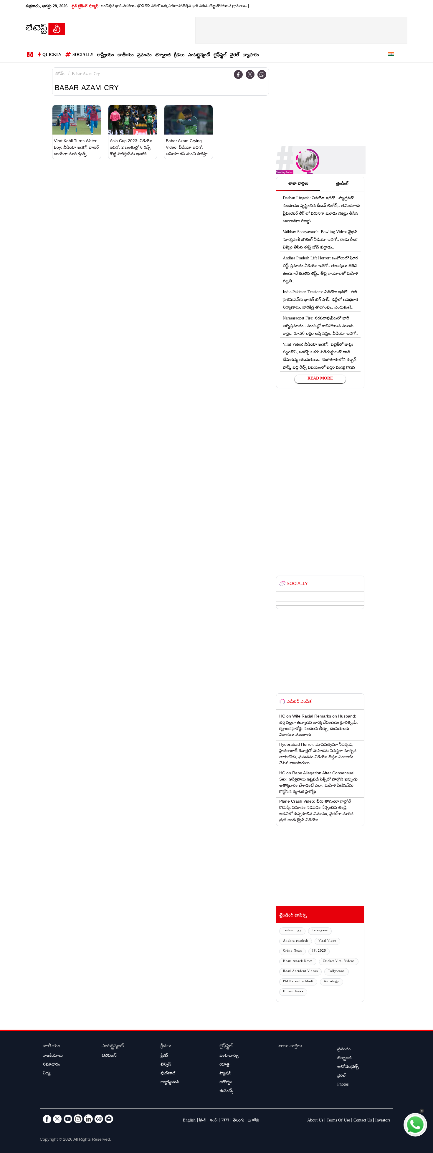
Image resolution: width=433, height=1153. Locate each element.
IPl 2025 (319, 951)
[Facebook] (238, 74)
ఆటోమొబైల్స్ (348, 1067)
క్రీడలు (179, 55)
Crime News (292, 951)
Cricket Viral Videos (339, 961)
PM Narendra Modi (298, 981)
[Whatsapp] (261, 74)
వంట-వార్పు (229, 1056)
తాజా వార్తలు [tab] (298, 184)
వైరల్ (234, 55)
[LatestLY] (45, 30)
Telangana (320, 930)
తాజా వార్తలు (290, 1046)
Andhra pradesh (295, 941)
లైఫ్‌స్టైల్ (220, 55)
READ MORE (320, 379)
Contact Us (362, 1121)
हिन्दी (202, 1121)
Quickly (52, 55)
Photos (342, 1085)
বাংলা (225, 1121)
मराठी (213, 1121)
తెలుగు (238, 1121)
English (189, 1121)
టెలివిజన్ (109, 1056)
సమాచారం (51, 1065)
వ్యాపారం (251, 55)
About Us (315, 1121)
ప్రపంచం (144, 55)
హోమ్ (60, 74)
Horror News (293, 991)
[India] (391, 55)
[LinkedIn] (88, 1118)
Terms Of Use (338, 1121)
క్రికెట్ (164, 1056)
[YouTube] (67, 1118)
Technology (292, 930)
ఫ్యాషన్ (225, 1074)
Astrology (331, 981)
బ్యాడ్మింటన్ (170, 1082)
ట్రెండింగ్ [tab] (342, 184)
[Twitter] (250, 74)
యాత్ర (224, 1065)
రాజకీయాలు (53, 1056)
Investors (382, 1121)
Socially (82, 55)
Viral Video (327, 941)
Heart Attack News (298, 961)
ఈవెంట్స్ (226, 1091)
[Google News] (98, 1118)
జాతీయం (126, 55)
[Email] (109, 1118)
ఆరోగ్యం (225, 1082)
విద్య (46, 1074)
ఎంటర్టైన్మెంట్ (199, 55)
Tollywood (336, 971)
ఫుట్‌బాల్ (168, 1074)
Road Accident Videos (300, 971)
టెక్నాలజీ (163, 55)
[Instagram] (78, 1118)
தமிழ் (254, 1121)
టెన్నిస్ (166, 1065)
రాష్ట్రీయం (105, 55)
